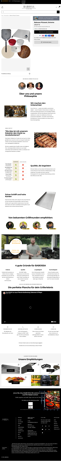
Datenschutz (56, 427)
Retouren (55, 423)
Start (2, 15)
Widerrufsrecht (57, 429)
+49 (28, 427)
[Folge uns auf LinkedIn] (49, 429)
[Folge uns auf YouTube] (42, 429)
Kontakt (19, 432)
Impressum (56, 425)
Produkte (19, 423)
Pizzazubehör (6, 15)
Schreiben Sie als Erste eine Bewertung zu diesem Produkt (30, 345)
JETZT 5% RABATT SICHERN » (30, 407)
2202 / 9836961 (32, 427)
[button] (30, 345)
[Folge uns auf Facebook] (42, 426)
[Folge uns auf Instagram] (45, 426)
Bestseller (19, 419)
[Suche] (58, 12)
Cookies (55, 421)
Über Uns (19, 436)
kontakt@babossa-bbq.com (33, 422)
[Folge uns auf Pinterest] (49, 426)
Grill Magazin (20, 429)
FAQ (19, 434)
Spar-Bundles (20, 421)
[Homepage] (5, 417)
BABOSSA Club (21, 430)
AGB (55, 419)
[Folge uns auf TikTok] (45, 429)
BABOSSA (6, 457)
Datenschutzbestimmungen (37, 409)
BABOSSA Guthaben (47, 37)
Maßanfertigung (21, 427)
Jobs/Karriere (20, 438)
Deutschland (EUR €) (4, 448)
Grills (19, 425)
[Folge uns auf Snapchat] (42, 432)
